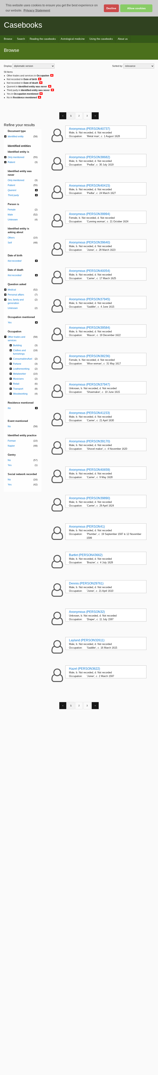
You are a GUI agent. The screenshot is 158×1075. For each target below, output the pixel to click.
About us (123, 38)
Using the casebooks (101, 38)
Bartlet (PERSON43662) (86, 555)
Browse (8, 38)
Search (21, 38)
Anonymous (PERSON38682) (89, 157)
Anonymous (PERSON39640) (89, 242)
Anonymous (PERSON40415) (89, 185)
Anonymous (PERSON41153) (89, 413)
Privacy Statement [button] (37, 10)
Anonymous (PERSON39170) (89, 441)
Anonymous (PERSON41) (87, 526)
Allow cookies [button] (136, 8)
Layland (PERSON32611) (86, 640)
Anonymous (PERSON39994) (89, 214)
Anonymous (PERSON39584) (89, 327)
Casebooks (23, 25)
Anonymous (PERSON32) (87, 611)
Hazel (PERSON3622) (84, 668)
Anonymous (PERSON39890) (89, 498)
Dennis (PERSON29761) (86, 583)
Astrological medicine (73, 38)
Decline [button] (111, 8)
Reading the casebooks (43, 38)
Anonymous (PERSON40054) (89, 270)
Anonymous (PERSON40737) (89, 128)
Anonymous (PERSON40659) (89, 469)
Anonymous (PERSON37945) (89, 299)
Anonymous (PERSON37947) (89, 384)
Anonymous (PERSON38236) (89, 356)
